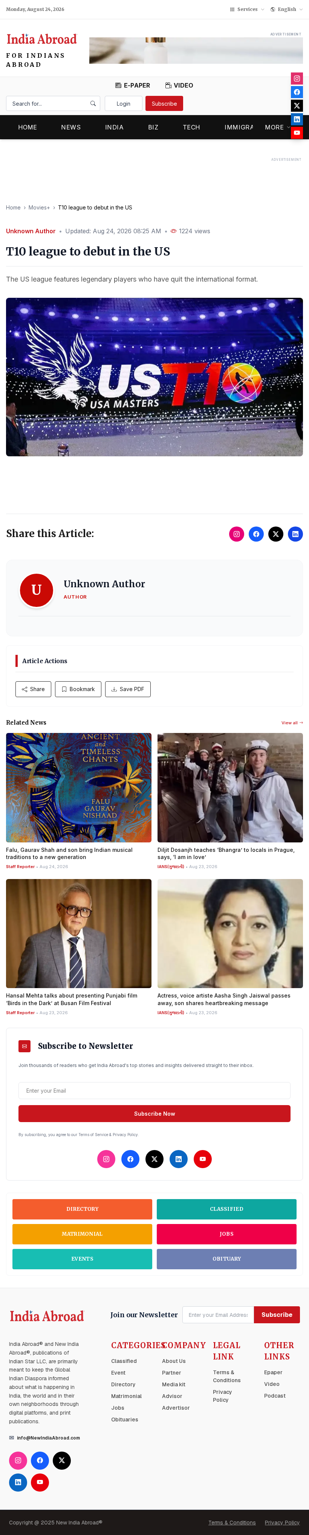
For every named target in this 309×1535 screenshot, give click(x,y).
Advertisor (176, 1407)
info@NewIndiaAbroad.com (48, 1438)
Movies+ (39, 207)
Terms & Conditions (232, 1522)
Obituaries (124, 1419)
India (114, 127)
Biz (153, 127)
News (71, 127)
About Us (174, 1361)
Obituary (227, 1259)
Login (123, 103)
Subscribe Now (154, 1113)
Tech (192, 127)
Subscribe (164, 103)
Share (37, 689)
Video (272, 1384)
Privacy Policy (282, 1522)
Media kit (173, 1384)
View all (289, 722)
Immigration (248, 127)
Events (82, 1259)
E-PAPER (137, 85)
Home (27, 127)
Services (247, 9)
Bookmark (82, 689)
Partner (171, 1372)
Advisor (172, 1396)
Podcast (275, 1395)
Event (118, 1372)
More (274, 127)
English (287, 9)
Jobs (227, 1234)
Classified (226, 1209)
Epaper (273, 1372)
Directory (82, 1209)
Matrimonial (82, 1234)
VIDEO (184, 85)
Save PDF (132, 689)
